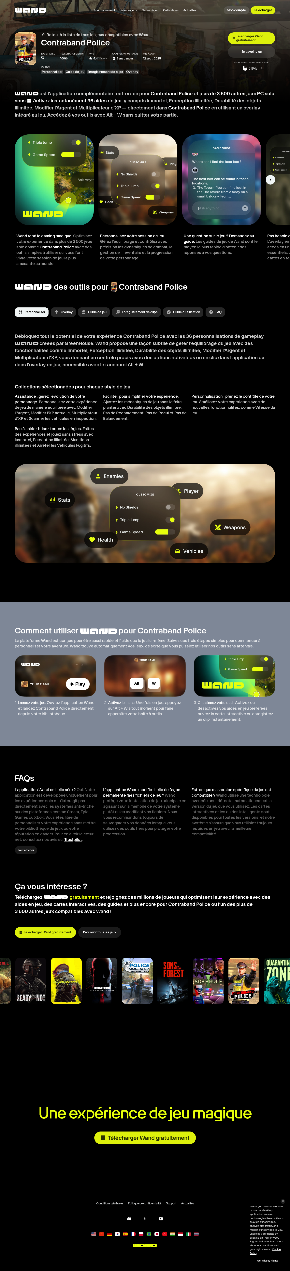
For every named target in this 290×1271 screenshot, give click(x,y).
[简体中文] (101, 1234)
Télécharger (263, 10)
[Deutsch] (109, 1234)
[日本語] (156, 1234)
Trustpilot (73, 839)
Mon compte (236, 10)
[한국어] (117, 1234)
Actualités (189, 10)
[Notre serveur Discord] (129, 1218)
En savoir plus (251, 52)
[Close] (283, 1201)
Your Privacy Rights (267, 1260)
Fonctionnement (104, 10)
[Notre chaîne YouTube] (160, 1218)
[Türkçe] (164, 1234)
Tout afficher (26, 850)
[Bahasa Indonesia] (180, 1234)
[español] (125, 1234)
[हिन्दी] (172, 1234)
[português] (149, 1234)
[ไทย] (196, 1234)
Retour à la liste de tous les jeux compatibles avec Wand (98, 34)
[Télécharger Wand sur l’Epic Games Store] (251, 68)
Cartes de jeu (150, 10)
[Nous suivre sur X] (145, 1218)
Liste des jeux (128, 10)
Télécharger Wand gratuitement (249, 38)
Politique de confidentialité (144, 1203)
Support (171, 1203)
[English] (93, 1234)
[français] (133, 1234)
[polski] (141, 1234)
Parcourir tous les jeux (99, 932)
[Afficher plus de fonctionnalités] (270, 180)
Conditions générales (109, 1203)
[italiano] (188, 1234)
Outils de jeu (171, 10)
